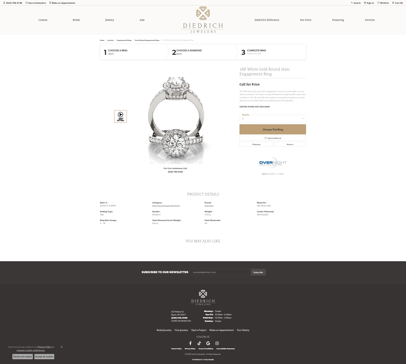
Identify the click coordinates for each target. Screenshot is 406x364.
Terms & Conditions (206, 348)
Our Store (305, 19)
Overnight (209, 205)
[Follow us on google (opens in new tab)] (208, 343)
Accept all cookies (44, 356)
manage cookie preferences (31, 350)
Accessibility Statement (225, 348)
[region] (174, 116)
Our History (243, 330)
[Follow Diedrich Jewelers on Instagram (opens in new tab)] (217, 343)
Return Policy (176, 348)
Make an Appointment (222, 330)
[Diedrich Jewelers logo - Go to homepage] (203, 20)
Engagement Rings (124, 40)
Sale (142, 19)
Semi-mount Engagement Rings (147, 40)
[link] (12, 2)
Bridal (76, 19)
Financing (338, 19)
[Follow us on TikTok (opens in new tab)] (199, 343)
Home (102, 40)
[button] (356, 2)
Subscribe (258, 272)
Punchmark (208, 359)
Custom (42, 19)
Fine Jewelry (181, 330)
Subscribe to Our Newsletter (165, 272)
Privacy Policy (190, 348)
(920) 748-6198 (175, 171)
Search (111, 53)
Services (370, 19)
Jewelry (109, 19)
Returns (290, 144)
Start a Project (198, 330)
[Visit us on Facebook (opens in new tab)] (190, 343)
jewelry (111, 40)
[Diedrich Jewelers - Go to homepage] (203, 297)
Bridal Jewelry (164, 330)
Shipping (256, 144)
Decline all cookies (22, 356)
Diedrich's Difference (267, 19)
